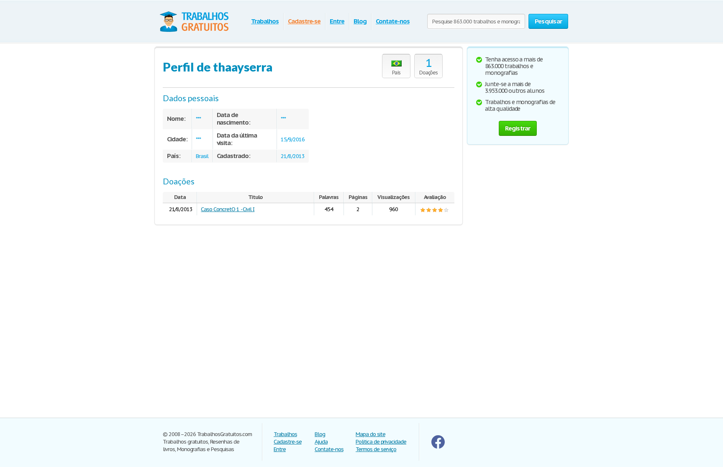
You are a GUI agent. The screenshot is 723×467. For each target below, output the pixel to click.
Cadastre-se (304, 21)
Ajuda (321, 441)
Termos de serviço (376, 449)
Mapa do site (370, 434)
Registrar (517, 128)
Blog (360, 21)
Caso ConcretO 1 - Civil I (227, 209)
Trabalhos (265, 21)
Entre (337, 21)
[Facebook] (438, 446)
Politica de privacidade (381, 441)
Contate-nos (393, 21)
